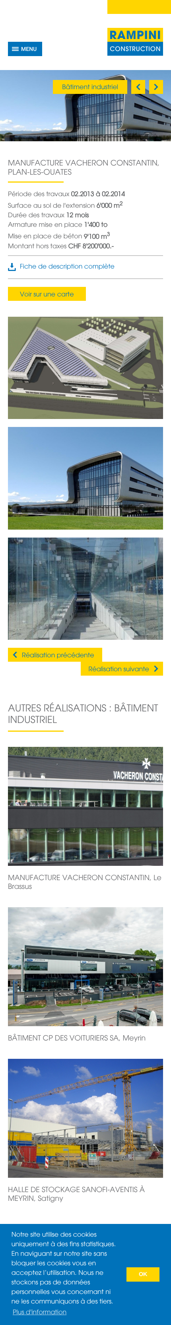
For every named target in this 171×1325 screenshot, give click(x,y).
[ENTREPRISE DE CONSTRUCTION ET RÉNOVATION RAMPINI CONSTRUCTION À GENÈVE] (135, 42)
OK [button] (143, 1274)
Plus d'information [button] (39, 1312)
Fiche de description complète (67, 267)
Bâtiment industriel (90, 87)
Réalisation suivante (119, 669)
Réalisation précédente (58, 656)
